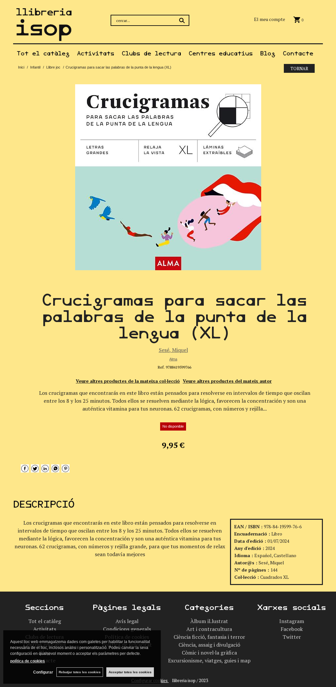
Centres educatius (221, 53)
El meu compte (269, 19)
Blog (267, 53)
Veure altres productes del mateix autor (227, 381)
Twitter (292, 636)
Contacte (298, 53)
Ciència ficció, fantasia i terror (209, 636)
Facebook (292, 629)
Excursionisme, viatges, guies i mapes (212, 660)
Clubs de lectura (151, 53)
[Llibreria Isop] (44, 37)
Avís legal (127, 621)
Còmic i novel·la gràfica (209, 652)
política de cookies (27, 661)
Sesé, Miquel (173, 350)
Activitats (95, 53)
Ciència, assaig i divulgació (209, 644)
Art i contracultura (209, 629)
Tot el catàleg (43, 53)
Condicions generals (127, 629)
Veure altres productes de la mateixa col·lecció (128, 381)
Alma (173, 359)
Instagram (291, 621)
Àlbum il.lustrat (209, 621)
